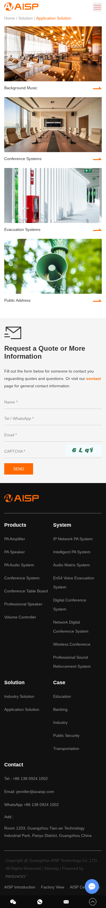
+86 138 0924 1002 (41, 804)
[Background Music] (53, 53)
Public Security (66, 735)
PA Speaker (14, 552)
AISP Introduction (19, 887)
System (62, 525)
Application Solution (21, 709)
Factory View (52, 887)
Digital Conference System (69, 604)
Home (9, 18)
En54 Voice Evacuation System (73, 582)
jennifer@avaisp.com (35, 791)
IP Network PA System (73, 539)
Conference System (22, 578)
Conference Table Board (26, 591)
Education (62, 696)
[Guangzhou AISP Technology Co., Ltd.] (21, 9)
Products (15, 525)
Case (59, 682)
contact (93, 378)
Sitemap (51, 868)
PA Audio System (19, 565)
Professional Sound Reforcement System (72, 662)
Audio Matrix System (71, 565)
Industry (60, 722)
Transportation (66, 748)
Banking (60, 709)
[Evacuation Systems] (53, 195)
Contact (13, 764)
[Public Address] (53, 266)
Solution (25, 18)
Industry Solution (19, 696)
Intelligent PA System (71, 552)
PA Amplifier (14, 539)
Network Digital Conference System (70, 626)
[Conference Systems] (53, 124)
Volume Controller (20, 617)
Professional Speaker (23, 604)
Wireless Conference (71, 644)
